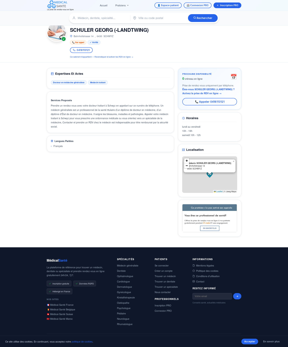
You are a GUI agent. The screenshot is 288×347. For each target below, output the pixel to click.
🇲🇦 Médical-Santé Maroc (60, 318)
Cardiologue (123, 281)
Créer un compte (163, 270)
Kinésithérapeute (126, 297)
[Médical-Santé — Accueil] (60, 5)
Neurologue (123, 318)
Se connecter (162, 265)
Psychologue (123, 308)
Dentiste (121, 270)
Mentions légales (205, 265)
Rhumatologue (124, 324)
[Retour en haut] (281, 341)
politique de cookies (82, 341)
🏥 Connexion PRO (197, 5)
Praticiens (120, 5)
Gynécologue (124, 292)
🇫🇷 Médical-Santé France (60, 304)
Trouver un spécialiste (166, 286)
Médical (57, 260)
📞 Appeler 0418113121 (209, 101)
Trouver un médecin (165, 276)
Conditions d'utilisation (208, 276)
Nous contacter (163, 292)
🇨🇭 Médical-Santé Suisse (60, 314)
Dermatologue (124, 286)
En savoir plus (271, 341)
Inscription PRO (229, 5)
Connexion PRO (163, 310)
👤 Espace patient (168, 5)
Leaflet (219, 191)
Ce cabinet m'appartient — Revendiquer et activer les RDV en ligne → (101, 56)
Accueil (103, 5)
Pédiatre (121, 313)
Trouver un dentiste (165, 281)
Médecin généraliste (127, 265)
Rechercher (204, 18)
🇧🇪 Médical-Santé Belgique (61, 309)
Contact (200, 281)
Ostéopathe (123, 302)
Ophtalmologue (125, 276)
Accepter (249, 341)
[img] (209, 174)
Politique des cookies (207, 270)
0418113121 (83, 50)
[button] (209, 174)
